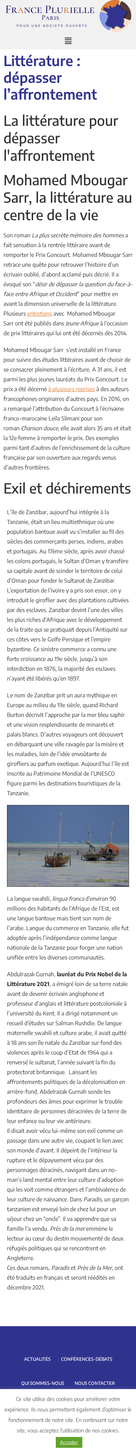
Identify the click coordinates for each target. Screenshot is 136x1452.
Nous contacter (95, 1383)
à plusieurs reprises (71, 389)
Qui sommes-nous (42, 1383)
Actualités (37, 1359)
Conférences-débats (86, 1359)
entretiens (39, 313)
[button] (68, 41)
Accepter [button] (69, 1442)
